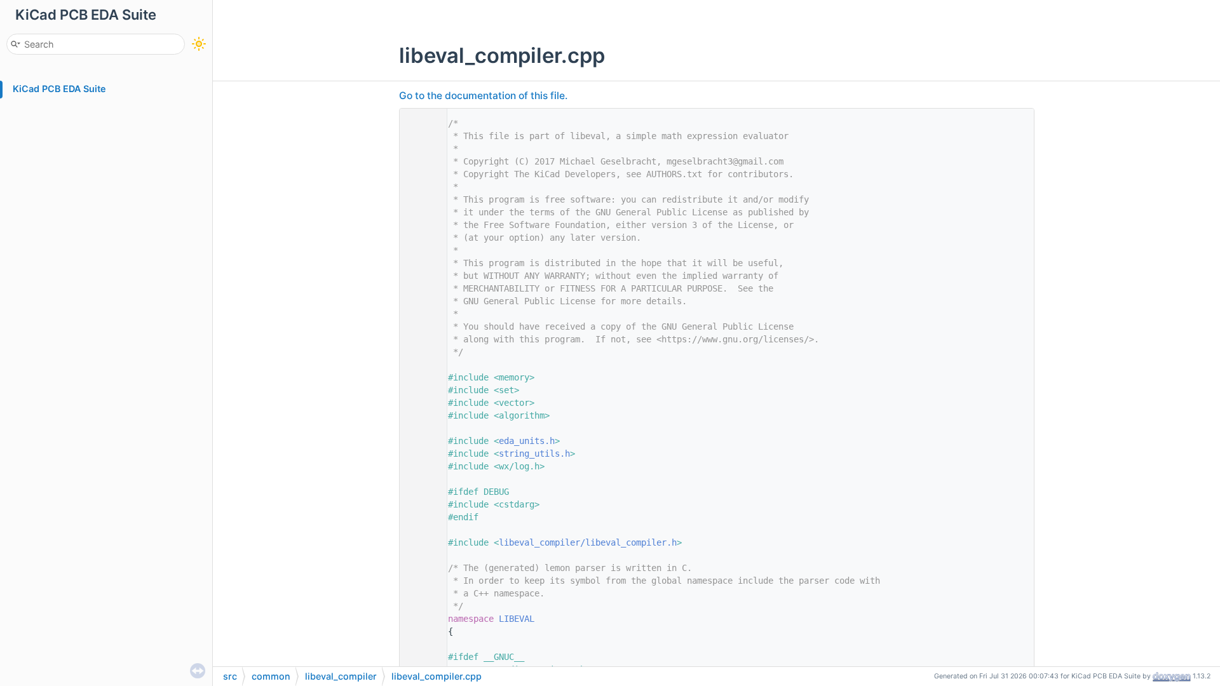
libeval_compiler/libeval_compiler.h (588, 542)
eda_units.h (527, 441)
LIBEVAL (516, 619)
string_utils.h (534, 453)
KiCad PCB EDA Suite (59, 88)
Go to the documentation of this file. (483, 96)
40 (420, 619)
